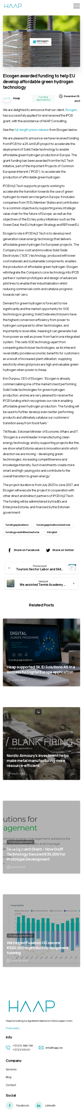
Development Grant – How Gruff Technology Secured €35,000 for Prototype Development (36, 854)
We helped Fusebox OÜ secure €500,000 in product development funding (37, 947)
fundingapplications (17, 524)
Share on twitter (63, 550)
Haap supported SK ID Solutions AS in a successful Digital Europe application (41, 669)
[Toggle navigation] (76, 6)
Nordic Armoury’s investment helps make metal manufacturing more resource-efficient (38, 760)
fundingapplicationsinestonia (53, 524)
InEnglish (52, 532)
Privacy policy (12, 1028)
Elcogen (71, 110)
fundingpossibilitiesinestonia (22, 532)
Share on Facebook (26, 550)
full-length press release (31, 130)
